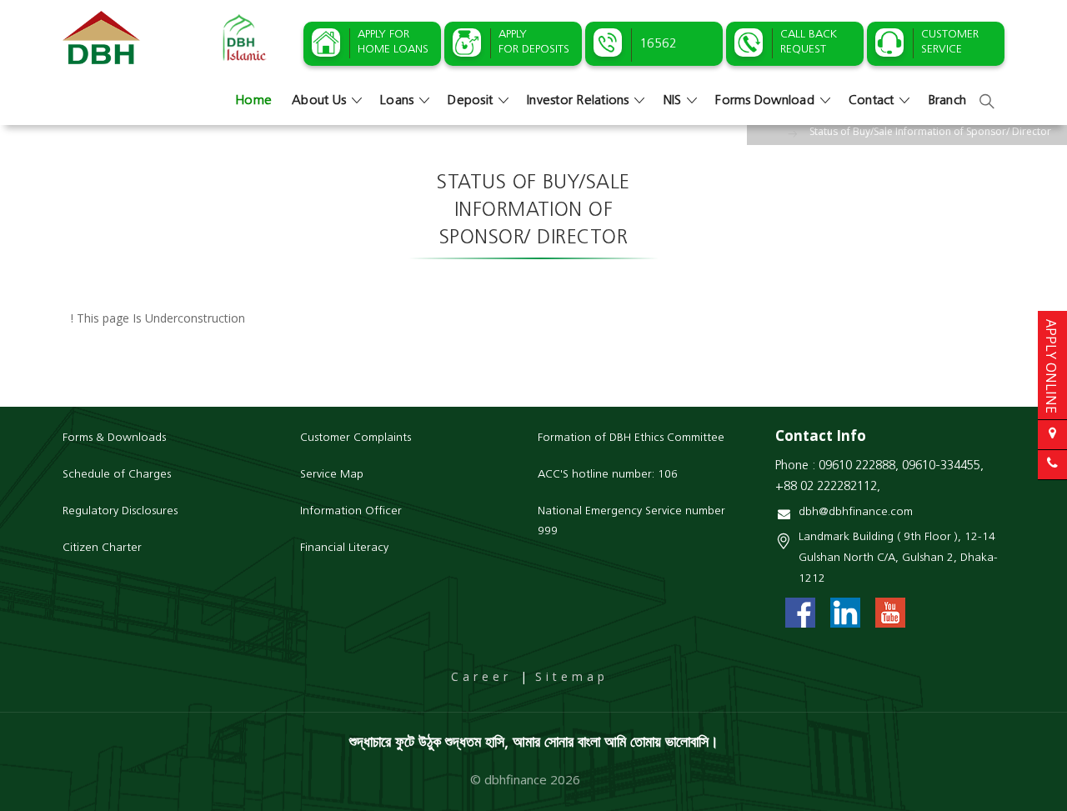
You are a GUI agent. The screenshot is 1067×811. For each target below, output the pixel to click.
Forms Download (764, 101)
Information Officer (351, 511)
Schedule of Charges (117, 474)
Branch (948, 101)
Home (253, 101)
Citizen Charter (102, 548)
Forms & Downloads (114, 438)
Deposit (470, 101)
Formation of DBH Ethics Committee (631, 438)
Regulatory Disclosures (120, 511)
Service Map (331, 474)
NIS (673, 101)
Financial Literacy (344, 548)
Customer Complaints (355, 438)
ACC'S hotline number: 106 (608, 474)
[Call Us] (1052, 464)
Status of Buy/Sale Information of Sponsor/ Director (930, 131)
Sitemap (572, 676)
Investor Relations (578, 101)
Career (481, 676)
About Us (319, 101)
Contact (871, 101)
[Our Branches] (1052, 434)
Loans (396, 101)
